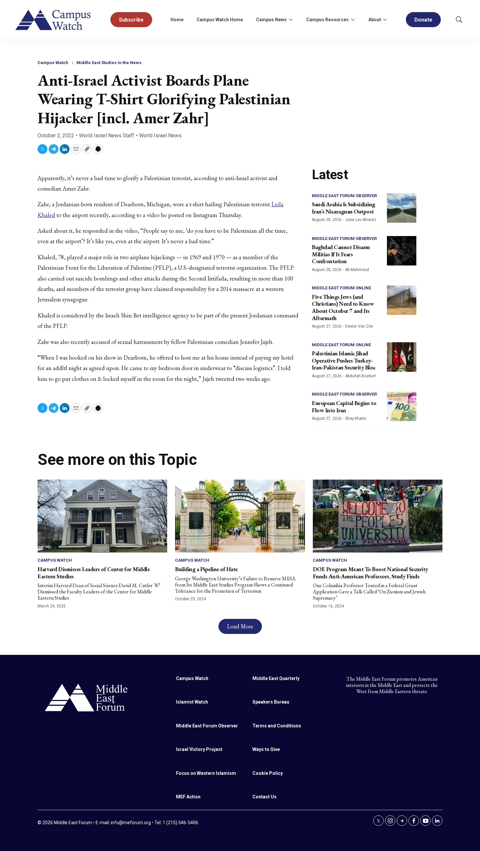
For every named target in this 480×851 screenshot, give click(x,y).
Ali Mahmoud (357, 269)
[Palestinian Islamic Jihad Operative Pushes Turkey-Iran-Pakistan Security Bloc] (401, 357)
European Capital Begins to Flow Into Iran (344, 406)
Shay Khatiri (355, 418)
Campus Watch (53, 62)
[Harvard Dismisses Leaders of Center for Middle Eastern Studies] (102, 516)
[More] (290, 19)
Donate (423, 20)
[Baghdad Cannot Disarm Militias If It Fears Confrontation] (401, 250)
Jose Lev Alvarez (360, 219)
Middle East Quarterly (275, 678)
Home (177, 19)
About (374, 19)
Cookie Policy (267, 773)
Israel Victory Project (199, 749)
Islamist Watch (192, 702)
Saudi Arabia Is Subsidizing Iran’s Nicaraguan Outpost (343, 207)
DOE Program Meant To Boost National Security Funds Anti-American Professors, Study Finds (370, 572)
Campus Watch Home (220, 19)
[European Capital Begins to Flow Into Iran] (401, 406)
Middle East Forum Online (341, 287)
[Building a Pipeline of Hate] (240, 516)
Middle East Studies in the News (108, 62)
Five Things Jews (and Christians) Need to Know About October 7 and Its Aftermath (343, 307)
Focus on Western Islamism (206, 773)
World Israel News (160, 135)
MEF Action (188, 796)
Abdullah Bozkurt (360, 376)
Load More (240, 626)
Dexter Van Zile (359, 326)
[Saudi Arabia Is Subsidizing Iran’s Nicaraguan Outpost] (401, 208)
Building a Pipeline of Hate (206, 569)
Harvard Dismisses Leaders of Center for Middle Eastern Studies (94, 572)
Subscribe (131, 20)
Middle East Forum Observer (344, 195)
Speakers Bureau (270, 702)
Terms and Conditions (276, 725)
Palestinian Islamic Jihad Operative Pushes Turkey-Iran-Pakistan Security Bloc (344, 360)
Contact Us (264, 796)
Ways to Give (266, 749)
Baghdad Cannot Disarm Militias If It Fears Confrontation (341, 254)
